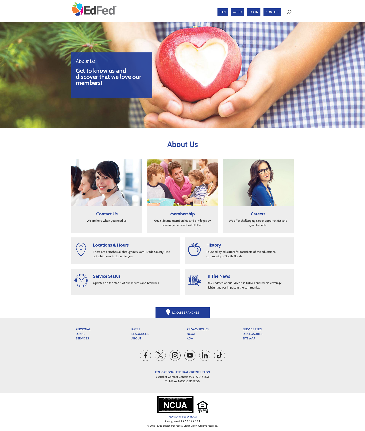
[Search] (289, 12)
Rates (135, 329)
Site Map (249, 338)
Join (223, 12)
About (136, 338)
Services (82, 338)
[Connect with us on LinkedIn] (204, 355)
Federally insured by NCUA (182, 416)
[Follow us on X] (160, 355)
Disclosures (252, 334)
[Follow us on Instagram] (175, 355)
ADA (190, 338)
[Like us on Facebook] (145, 355)
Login (253, 12)
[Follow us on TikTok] (219, 355)
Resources (139, 334)
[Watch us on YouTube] (189, 355)
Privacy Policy (198, 329)
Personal (83, 329)
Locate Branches (185, 312)
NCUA (191, 334)
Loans (80, 334)
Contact (272, 12)
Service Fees (252, 329)
